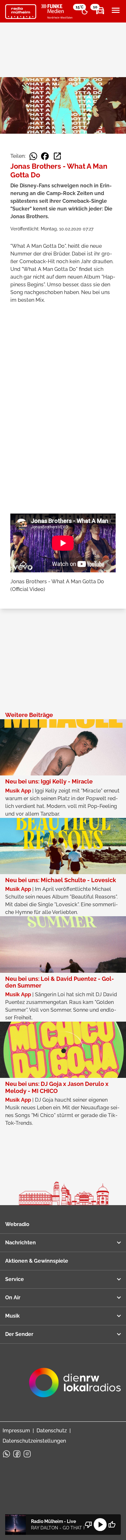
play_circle (100, 1524)
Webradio (17, 1224)
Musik (12, 1316)
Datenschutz (52, 1431)
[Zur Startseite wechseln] (20, 12)
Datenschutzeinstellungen (34, 1441)
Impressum (16, 1431)
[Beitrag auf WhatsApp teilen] (33, 156)
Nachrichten (20, 1243)
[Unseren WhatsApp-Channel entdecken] (6, 1454)
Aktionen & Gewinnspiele (36, 1261)
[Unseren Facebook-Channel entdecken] (17, 1454)
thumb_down (88, 1524)
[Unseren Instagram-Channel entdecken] (27, 1454)
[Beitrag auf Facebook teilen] (45, 156)
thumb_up (112, 1524)
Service (14, 1279)
